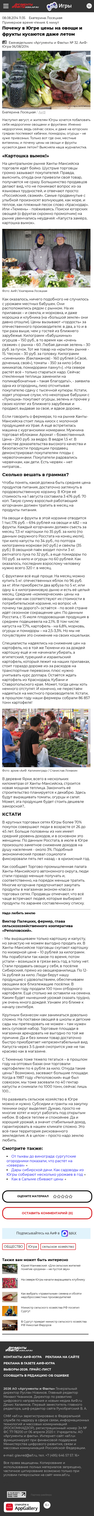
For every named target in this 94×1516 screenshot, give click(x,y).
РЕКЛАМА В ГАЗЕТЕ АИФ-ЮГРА (29, 1363)
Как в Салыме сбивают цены (37, 1179)
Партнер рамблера (41, 1494)
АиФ (42, 112)
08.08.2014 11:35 (13, 18)
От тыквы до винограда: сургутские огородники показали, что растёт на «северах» (41, 1161)
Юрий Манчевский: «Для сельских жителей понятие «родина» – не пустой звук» (50, 1267)
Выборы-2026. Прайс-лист (27, 1369)
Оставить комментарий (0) (47, 1213)
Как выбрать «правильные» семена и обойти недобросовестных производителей (51, 1295)
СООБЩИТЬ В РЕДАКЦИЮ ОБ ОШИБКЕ (36, 1375)
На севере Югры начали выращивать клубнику (53, 1279)
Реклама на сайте (62, 1357)
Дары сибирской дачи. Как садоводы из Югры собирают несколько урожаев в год (45, 1172)
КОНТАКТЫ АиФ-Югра (22, 1357)
